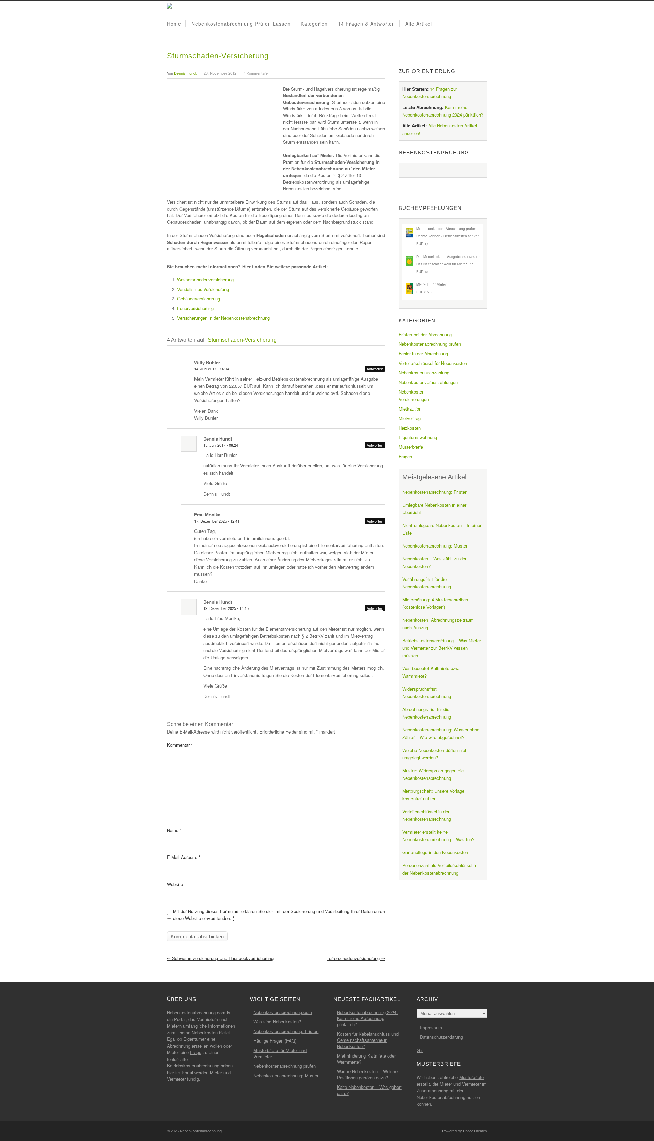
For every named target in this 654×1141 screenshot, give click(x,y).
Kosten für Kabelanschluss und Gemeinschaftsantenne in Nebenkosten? (368, 1040)
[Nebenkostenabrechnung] (169, 6)
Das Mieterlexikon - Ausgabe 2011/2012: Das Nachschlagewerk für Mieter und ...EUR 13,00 (448, 264)
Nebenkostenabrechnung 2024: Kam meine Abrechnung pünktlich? (367, 1018)
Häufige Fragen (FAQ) (274, 1040)
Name (174, 830)
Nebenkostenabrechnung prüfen (430, 344)
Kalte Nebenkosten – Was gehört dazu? (369, 1090)
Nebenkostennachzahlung (424, 372)
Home (174, 23)
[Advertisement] (224, 135)
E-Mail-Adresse (183, 857)
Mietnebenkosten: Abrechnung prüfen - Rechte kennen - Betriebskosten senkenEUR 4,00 (448, 236)
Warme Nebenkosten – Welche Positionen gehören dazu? (367, 1074)
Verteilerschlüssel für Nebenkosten (433, 363)
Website (175, 884)
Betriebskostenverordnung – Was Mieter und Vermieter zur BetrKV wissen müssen (441, 648)
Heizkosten (410, 428)
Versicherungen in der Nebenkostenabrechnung (223, 317)
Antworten (375, 368)
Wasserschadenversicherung (205, 279)
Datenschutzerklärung (441, 1037)
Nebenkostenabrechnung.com (196, 1012)
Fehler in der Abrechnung (423, 353)
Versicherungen (414, 399)
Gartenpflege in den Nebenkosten (435, 852)
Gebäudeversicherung (198, 298)
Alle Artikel (418, 23)
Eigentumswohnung (418, 437)
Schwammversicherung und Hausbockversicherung (220, 958)
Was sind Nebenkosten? (277, 1021)
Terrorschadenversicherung (356, 958)
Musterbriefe (411, 447)
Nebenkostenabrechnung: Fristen (434, 492)
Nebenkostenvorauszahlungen (428, 382)
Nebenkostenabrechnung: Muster (434, 545)
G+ (420, 1050)
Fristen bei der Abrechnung (425, 334)
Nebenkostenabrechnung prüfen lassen (241, 23)
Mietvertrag (410, 418)
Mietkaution (410, 408)
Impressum (431, 1027)
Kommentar (180, 745)
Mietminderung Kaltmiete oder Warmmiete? (366, 1058)
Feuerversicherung (195, 308)
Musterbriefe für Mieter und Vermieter (280, 1053)
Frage (195, 1052)
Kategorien (314, 23)
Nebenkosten (411, 391)
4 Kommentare (256, 73)
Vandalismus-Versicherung (203, 289)
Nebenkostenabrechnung (201, 1131)
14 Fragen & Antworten (366, 23)
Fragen (405, 456)
